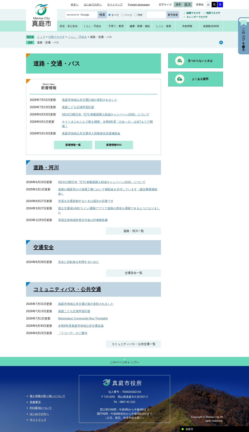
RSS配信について (41, 407)
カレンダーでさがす (197, 17)
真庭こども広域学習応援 (78, 107)
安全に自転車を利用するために (78, 262)
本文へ (74, 4)
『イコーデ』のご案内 (72, 333)
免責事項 (35, 402)
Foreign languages (139, 4)
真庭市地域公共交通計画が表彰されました (89, 99)
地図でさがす (213, 12)
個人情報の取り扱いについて (47, 396)
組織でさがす (193, 12)
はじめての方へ (93, 4)
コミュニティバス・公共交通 (67, 289)
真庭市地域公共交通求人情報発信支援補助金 (91, 133)
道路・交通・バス (48, 42)
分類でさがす (56, 36)
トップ (41, 36)
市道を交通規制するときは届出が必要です (86, 201)
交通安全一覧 (133, 272)
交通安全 (43, 247)
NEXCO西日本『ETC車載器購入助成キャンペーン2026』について (105, 114)
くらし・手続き (77, 36)
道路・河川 (46, 167)
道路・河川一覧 (133, 231)
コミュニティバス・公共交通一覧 (133, 344)
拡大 (187, 4)
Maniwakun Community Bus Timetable (83, 318)
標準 (178, 4)
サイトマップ (114, 4)
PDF (140, 14)
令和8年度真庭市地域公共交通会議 (81, 325)
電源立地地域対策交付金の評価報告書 (83, 220)
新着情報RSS (114, 144)
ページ (128, 14)
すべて (115, 14)
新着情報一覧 (73, 144)
